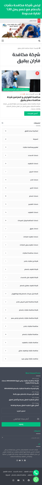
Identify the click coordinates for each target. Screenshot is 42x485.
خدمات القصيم (7, 471)
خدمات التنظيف (32, 475)
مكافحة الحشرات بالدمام (19, 475)
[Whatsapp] (36, 479)
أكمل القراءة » (32, 113)
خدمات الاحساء (17, 471)
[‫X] (22, 460)
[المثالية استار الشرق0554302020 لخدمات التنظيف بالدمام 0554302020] (21, 30)
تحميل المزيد (21, 411)
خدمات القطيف (28, 471)
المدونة (8, 475)
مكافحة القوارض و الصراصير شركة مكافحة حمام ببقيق (23, 98)
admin (37, 94)
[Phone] (36, 473)
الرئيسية (36, 48)
